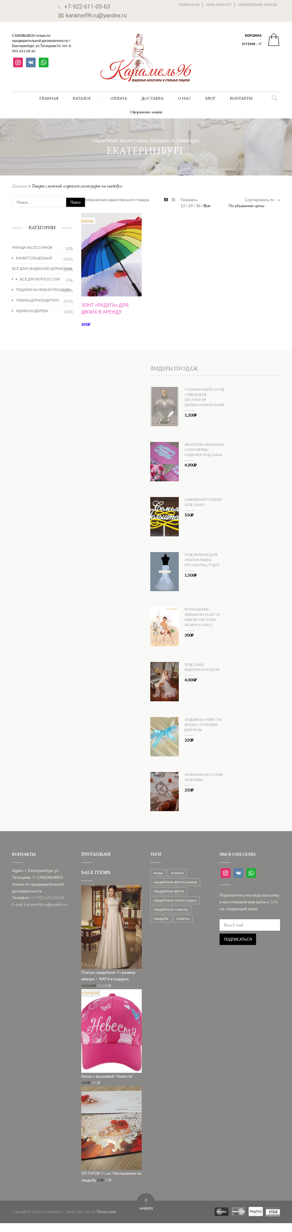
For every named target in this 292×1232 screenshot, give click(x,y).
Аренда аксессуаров (32, 247)
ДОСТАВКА (152, 98)
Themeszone (106, 1211)
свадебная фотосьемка (175, 881)
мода (158, 872)
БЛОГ (210, 98)
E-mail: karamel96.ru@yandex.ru (40, 904)
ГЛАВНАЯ (48, 98)
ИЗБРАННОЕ (189, 5)
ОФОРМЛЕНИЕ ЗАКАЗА (257, 5)
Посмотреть (111, 230)
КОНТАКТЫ (241, 98)
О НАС (184, 98)
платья (177, 872)
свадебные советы (170, 909)
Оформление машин (146, 111)
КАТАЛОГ (82, 98)
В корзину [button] (111, 286)
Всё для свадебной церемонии (42, 268)
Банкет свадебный (34, 258)
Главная (19, 186)
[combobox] (254, 206)
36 (198, 205)
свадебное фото (168, 890)
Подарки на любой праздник (43, 290)
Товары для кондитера (37, 300)
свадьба (161, 918)
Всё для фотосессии (40, 279)
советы (182, 918)
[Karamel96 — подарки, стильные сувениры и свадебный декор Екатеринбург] (146, 61)
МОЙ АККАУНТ (219, 5)
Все (207, 205)
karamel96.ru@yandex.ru (96, 15)
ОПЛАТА (118, 98)
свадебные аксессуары (174, 900)
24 (191, 205)
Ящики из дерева (32, 311)
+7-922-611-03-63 (87, 6)
